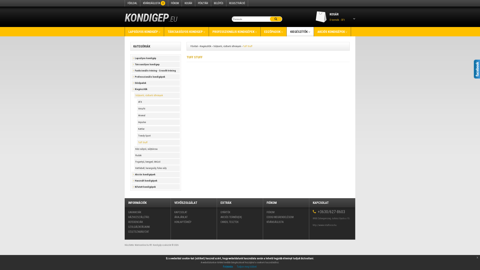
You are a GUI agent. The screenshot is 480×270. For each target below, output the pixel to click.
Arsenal (141, 115)
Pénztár (203, 3)
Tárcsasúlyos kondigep (185, 32)
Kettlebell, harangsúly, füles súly (150, 168)
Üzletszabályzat (138, 231)
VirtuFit (141, 108)
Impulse (142, 122)
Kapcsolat (180, 212)
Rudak (138, 155)
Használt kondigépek (146, 180)
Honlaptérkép (182, 222)
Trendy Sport (144, 135)
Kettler (141, 129)
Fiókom (175, 3)
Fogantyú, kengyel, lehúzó (147, 161)
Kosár (188, 3)
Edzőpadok (272, 32)
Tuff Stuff (143, 142)
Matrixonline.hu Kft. (143, 245)
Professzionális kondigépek (233, 32)
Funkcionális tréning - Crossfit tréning (155, 70)
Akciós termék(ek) (231, 217)
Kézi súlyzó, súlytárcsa (146, 149)
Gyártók (225, 212)
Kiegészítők (299, 32)
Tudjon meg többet (247, 266)
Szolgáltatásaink (139, 226)
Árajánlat (181, 217)
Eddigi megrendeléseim (280, 217)
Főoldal (132, 3)
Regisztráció (237, 3)
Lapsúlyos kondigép (143, 32)
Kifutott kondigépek (145, 186)
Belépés (218, 3)
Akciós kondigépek (331, 32)
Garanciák (134, 212)
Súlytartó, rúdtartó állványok (149, 95)
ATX (140, 101)
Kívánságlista (153, 3)
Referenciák (135, 222)
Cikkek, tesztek (229, 222)
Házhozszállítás (138, 217)
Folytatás (228, 266)
